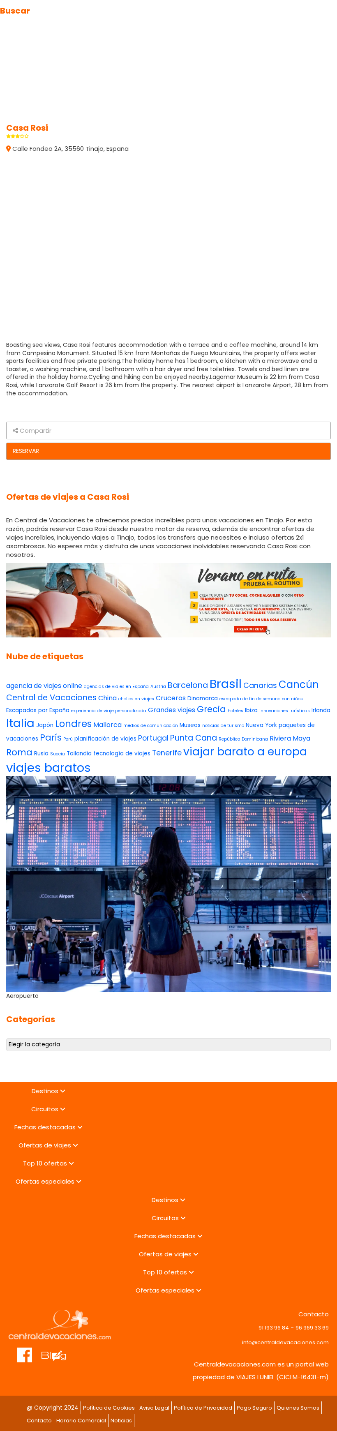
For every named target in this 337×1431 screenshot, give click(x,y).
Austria (158, 686)
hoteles (235, 711)
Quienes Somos (298, 1408)
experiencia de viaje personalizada (108, 711)
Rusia (41, 753)
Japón (44, 725)
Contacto (39, 1420)
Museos (190, 725)
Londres (73, 723)
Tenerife (167, 753)
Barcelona (188, 685)
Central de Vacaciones (51, 697)
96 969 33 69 (312, 1328)
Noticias (121, 1420)
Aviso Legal (154, 1408)
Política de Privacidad (203, 1408)
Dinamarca (202, 698)
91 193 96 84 (274, 1328)
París (51, 737)
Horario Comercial (81, 1420)
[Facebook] (25, 1350)
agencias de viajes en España (116, 686)
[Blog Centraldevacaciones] (58, 1350)
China (107, 698)
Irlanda (321, 710)
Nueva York (261, 725)
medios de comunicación (150, 725)
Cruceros (171, 698)
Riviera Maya (290, 738)
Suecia (57, 754)
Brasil (226, 683)
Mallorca (107, 724)
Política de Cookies (109, 1408)
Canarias (260, 685)
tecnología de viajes (121, 753)
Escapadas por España (37, 710)
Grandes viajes (171, 710)
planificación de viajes (105, 739)
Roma (19, 752)
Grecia (211, 709)
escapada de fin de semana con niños (261, 699)
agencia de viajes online (44, 685)
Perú (68, 739)
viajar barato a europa (245, 751)
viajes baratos (48, 767)
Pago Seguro (254, 1408)
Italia (20, 723)
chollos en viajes (136, 699)
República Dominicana (243, 739)
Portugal (153, 738)
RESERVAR (26, 451)
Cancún (299, 684)
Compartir (34, 430)
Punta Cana (193, 737)
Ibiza (251, 710)
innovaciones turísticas (284, 711)
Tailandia (79, 753)
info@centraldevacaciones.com (285, 1342)
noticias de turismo (223, 725)
